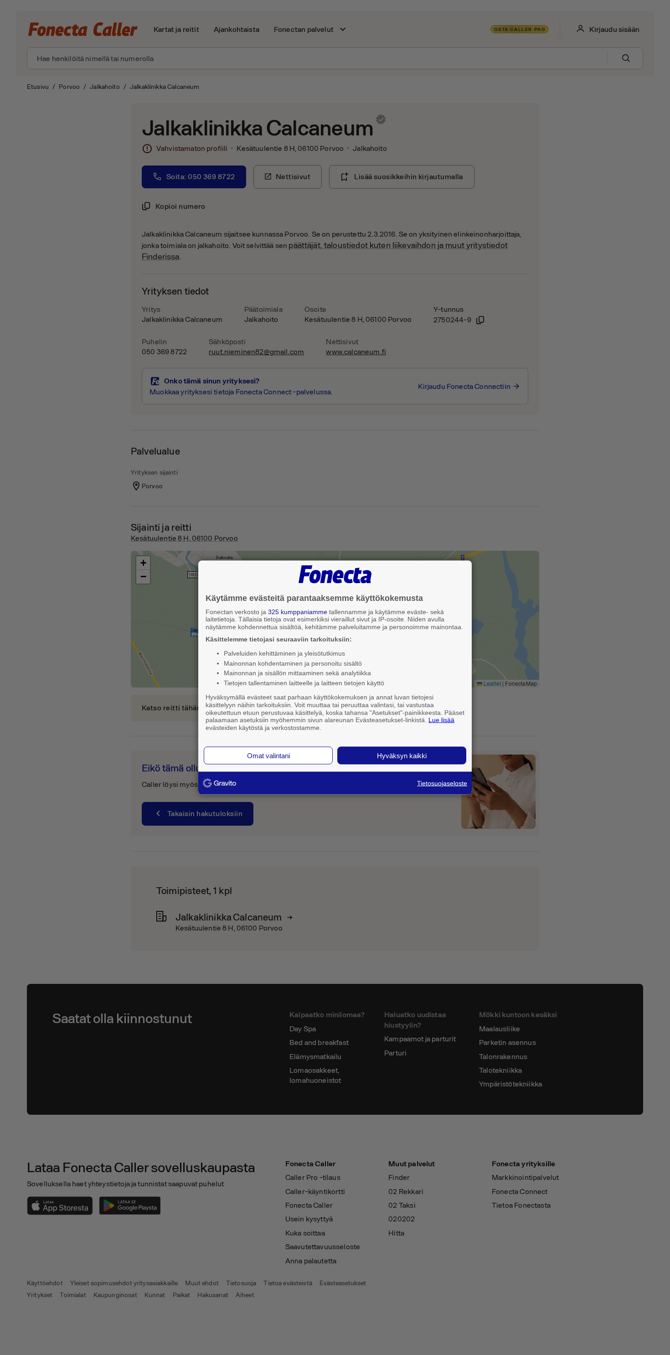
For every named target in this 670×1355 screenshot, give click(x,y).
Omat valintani (268, 755)
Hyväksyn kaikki (402, 755)
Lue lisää (441, 720)
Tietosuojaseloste (442, 782)
